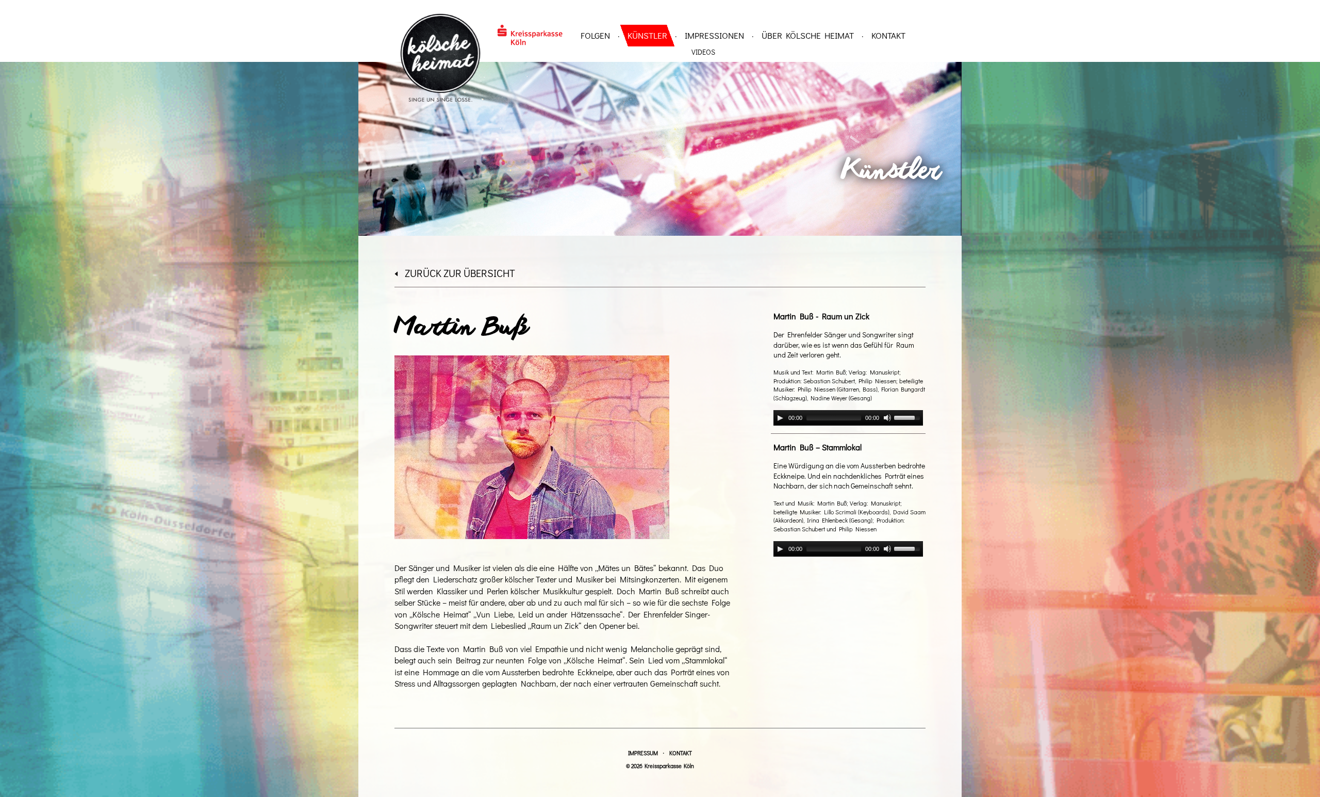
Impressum (643, 753)
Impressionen (714, 35)
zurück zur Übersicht (460, 273)
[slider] (908, 417)
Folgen (595, 35)
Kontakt (888, 35)
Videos (703, 52)
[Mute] (887, 418)
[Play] (780, 418)
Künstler (647, 35)
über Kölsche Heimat (808, 35)
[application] (848, 418)
